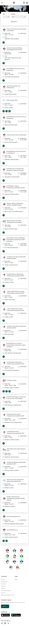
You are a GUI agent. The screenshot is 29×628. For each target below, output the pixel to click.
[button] (5, 606)
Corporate (4, 576)
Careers (3, 588)
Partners (3, 586)
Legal (16, 576)
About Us (3, 579)
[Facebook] (2, 623)
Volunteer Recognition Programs (6, 591)
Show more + (14, 21)
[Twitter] (8, 623)
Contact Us (3, 584)
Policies (16, 579)
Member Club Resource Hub (7, 595)
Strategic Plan (4, 581)
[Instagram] (5, 623)
